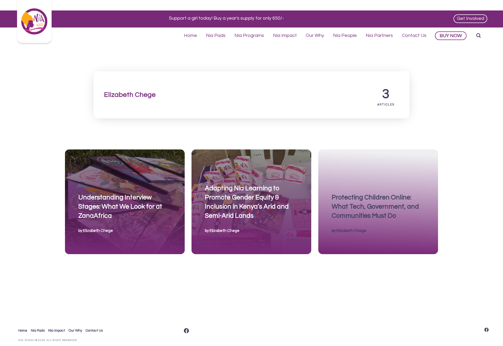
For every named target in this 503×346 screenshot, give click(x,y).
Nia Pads (216, 35)
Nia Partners (379, 35)
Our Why (315, 35)
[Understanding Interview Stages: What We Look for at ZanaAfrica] (125, 201)
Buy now (451, 35)
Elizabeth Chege (98, 230)
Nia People (345, 35)
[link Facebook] (186, 331)
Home (190, 35)
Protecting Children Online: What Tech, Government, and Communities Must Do (375, 206)
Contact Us (414, 35)
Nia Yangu (26, 340)
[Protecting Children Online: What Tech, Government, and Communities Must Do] (378, 201)
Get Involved (470, 18)
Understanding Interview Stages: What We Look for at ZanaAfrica (120, 206)
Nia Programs (249, 35)
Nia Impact (285, 35)
